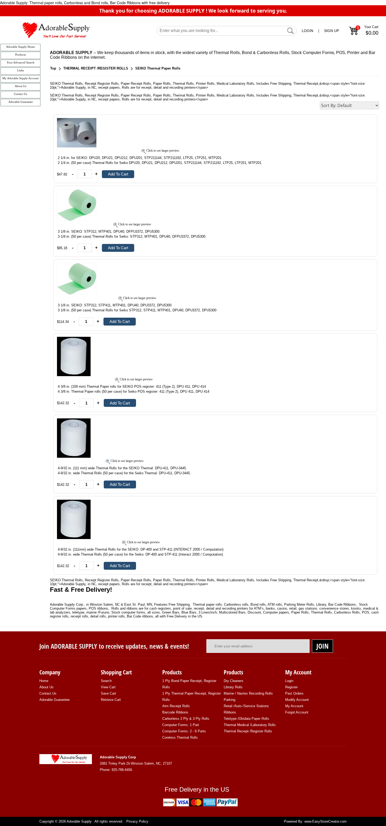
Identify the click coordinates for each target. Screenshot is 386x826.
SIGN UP (331, 31)
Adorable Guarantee (20, 101)
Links (20, 70)
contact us (47, 693)
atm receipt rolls (176, 706)
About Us (20, 86)
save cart (108, 693)
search (106, 681)
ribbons (230, 712)
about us (46, 687)
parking (229, 700)
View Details (362, 121)
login (289, 681)
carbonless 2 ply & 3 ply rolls (185, 719)
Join (322, 646)
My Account (294, 706)
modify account (297, 700)
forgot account (296, 712)
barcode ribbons (175, 712)
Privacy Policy (137, 821)
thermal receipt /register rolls (248, 731)
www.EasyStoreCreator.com (325, 821)
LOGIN (307, 31)
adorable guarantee (54, 700)
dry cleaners (233, 681)
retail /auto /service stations (246, 706)
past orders (294, 693)
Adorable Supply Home (20, 46)
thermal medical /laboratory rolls (250, 725)
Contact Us (20, 94)
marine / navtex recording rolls (248, 693)
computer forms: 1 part (180, 725)
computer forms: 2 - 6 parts (184, 731)
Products (20, 54)
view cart (108, 687)
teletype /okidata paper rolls (246, 719)
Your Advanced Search (20, 62)
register (291, 687)
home (43, 681)
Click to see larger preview (162, 150)
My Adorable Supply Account (20, 78)
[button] (290, 30)
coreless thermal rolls (180, 737)
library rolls (233, 687)
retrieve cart (111, 700)
